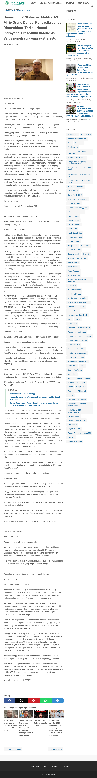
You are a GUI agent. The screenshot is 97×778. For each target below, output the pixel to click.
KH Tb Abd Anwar (74, 294)
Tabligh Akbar (81, 387)
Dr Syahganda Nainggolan (77, 208)
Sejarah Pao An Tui (75, 370)
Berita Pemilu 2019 (75, 195)
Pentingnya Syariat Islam (77, 353)
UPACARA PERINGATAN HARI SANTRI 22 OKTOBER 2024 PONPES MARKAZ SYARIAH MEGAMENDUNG (79, 111)
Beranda (31, 766)
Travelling (71, 437)
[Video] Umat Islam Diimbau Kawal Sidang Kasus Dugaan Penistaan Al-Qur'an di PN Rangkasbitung (79, 70)
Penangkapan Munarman (77, 340)
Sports (70, 387)
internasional (82, 258)
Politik (81, 357)
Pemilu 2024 (72, 323)
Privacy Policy (41, 766)
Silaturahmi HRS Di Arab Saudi (79, 378)
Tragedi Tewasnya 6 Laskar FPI (79, 433)
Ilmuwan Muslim (74, 254)
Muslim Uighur (73, 311)
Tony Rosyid (72, 424)
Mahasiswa (72, 307)
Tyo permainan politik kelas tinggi (22, 394)
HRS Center (85, 246)
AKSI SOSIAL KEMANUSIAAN (51, 3)
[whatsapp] (45, 700)
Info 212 (86, 254)
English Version (73, 220)
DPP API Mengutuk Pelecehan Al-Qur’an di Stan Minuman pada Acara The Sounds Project (79, 50)
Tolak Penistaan (74, 416)
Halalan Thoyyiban (75, 237)
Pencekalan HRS (74, 345)
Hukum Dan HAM (74, 250)
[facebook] (9, 700)
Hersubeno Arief (74, 241)
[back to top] (92, 772)
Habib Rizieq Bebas (75, 233)
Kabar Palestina (74, 271)
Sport (84, 383)
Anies (70, 143)
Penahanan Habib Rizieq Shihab (79, 336)
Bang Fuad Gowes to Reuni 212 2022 (79, 175)
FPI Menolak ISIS (74, 224)
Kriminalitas (72, 298)
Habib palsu (72, 229)
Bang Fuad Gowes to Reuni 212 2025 (79, 181)
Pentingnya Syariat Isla (76, 349)
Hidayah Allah (73, 246)
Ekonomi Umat (73, 216)
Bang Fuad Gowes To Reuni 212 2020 (79, 169)
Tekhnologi (82, 391)
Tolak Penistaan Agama (76, 420)
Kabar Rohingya (74, 275)
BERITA (33, 3)
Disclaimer (65, 766)
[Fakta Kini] (15, 3)
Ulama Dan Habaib (75, 441)
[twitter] (21, 700)
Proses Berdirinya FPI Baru (78, 361)
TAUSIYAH (70, 3)
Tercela (70, 395)
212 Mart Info (73, 134)
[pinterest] (34, 700)
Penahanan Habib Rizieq (77, 332)
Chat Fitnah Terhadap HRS (77, 199)
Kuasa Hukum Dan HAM (77, 302)
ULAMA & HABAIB (12, 9)
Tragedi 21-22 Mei (74, 429)
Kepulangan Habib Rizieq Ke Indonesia (78, 280)
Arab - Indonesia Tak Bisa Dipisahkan (77, 152)
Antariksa (78, 143)
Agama (88, 134)
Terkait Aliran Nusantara (77, 399)
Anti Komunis (73, 147)
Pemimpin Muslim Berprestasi (79, 328)
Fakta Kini (51, 774)
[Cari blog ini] (92, 6)
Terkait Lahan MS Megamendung (74, 411)
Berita (70, 186)
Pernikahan (72, 357)
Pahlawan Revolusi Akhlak (77, 315)
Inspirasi (71, 258)
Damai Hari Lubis (74, 203)
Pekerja (78, 319)
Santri (82, 366)
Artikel (70, 157)
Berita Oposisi (73, 191)
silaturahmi (72, 374)
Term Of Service (54, 766)
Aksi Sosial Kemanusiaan (77, 139)
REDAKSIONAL (83, 3)
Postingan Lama (56, 749)
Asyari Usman (81, 157)
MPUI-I (82, 307)
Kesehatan (72, 285)
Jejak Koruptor (73, 262)
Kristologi (83, 298)
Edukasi (71, 212)
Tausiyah (71, 391)
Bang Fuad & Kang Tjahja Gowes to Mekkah (77, 163)
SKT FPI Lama (73, 383)
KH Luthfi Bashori (74, 290)
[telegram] (58, 700)
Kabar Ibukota (73, 267)
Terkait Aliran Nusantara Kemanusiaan (77, 405)
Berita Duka (79, 186)
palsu (70, 319)
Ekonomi (80, 212)
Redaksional (72, 366)
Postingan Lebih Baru (13, 749)
